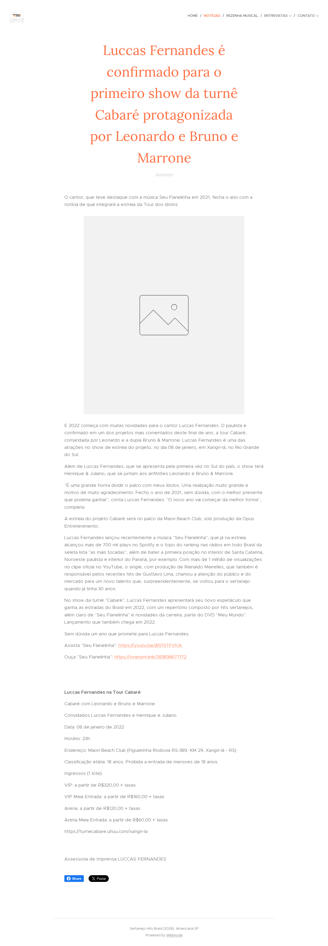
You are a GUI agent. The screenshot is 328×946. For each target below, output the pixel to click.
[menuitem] (194, 16)
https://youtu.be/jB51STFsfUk (150, 645)
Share (76, 878)
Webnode (174, 935)
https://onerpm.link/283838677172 (150, 657)
